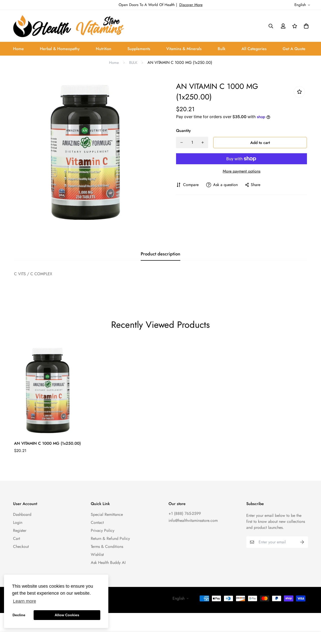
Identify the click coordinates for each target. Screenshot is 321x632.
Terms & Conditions (107, 546)
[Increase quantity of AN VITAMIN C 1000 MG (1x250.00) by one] (202, 142)
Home (18, 49)
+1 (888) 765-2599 (185, 513)
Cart (16, 538)
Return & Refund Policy (110, 538)
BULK (133, 62)
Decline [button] (19, 615)
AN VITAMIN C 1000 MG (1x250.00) (47, 443)
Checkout (21, 546)
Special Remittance (107, 514)
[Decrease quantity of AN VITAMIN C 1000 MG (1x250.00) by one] (181, 142)
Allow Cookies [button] (67, 615)
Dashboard (22, 514)
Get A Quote (294, 49)
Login (17, 522)
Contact (97, 522)
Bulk (221, 49)
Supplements (138, 49)
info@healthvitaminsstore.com (193, 520)
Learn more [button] (24, 601)
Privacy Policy (102, 530)
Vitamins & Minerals (184, 49)
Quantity (183, 130)
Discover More (191, 5)
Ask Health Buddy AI (108, 562)
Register (19, 530)
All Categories (254, 49)
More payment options (241, 171)
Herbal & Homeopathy (60, 49)
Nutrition (103, 49)
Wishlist (97, 554)
